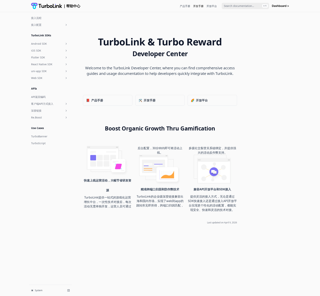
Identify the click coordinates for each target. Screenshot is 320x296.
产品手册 (185, 6)
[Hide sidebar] (68, 290)
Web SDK (36, 78)
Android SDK (39, 43)
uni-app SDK (39, 71)
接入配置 (36, 25)
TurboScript (38, 143)
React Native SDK (41, 64)
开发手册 (198, 6)
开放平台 (211, 6)
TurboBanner (39, 136)
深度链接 (36, 110)
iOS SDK (36, 50)
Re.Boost (36, 117)
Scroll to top (255, 19)
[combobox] (245, 6)
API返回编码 (38, 97)
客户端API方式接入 (42, 103)
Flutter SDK (38, 57)
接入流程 (36, 18)
